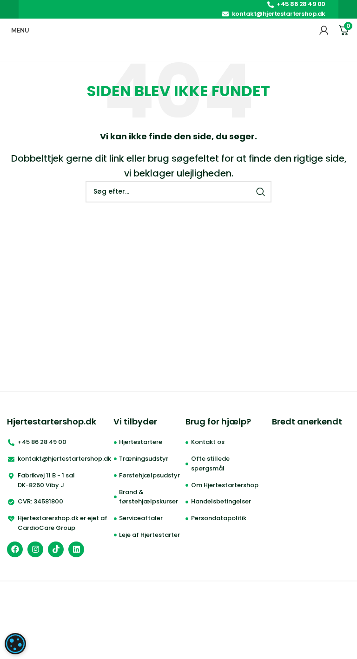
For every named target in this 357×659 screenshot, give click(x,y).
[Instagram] (35, 549)
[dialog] (15, 643)
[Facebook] (15, 549)
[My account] (324, 30)
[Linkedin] (76, 549)
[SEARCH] (260, 191)
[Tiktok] (56, 549)
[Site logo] (174, 29)
